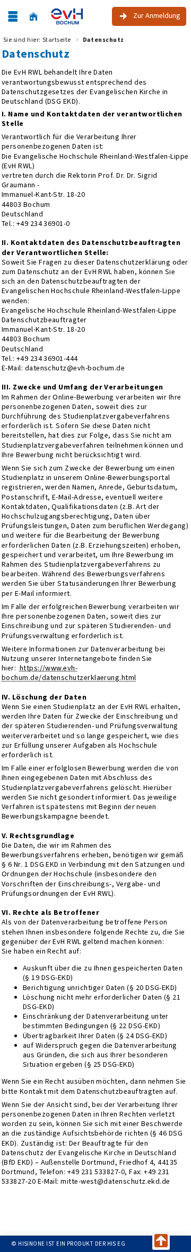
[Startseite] (33, 16)
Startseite (56, 39)
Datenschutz (103, 39)
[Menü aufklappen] (12, 16)
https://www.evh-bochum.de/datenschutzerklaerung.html (69, 673)
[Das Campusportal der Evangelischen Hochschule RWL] (67, 16)
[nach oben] (161, 1241)
